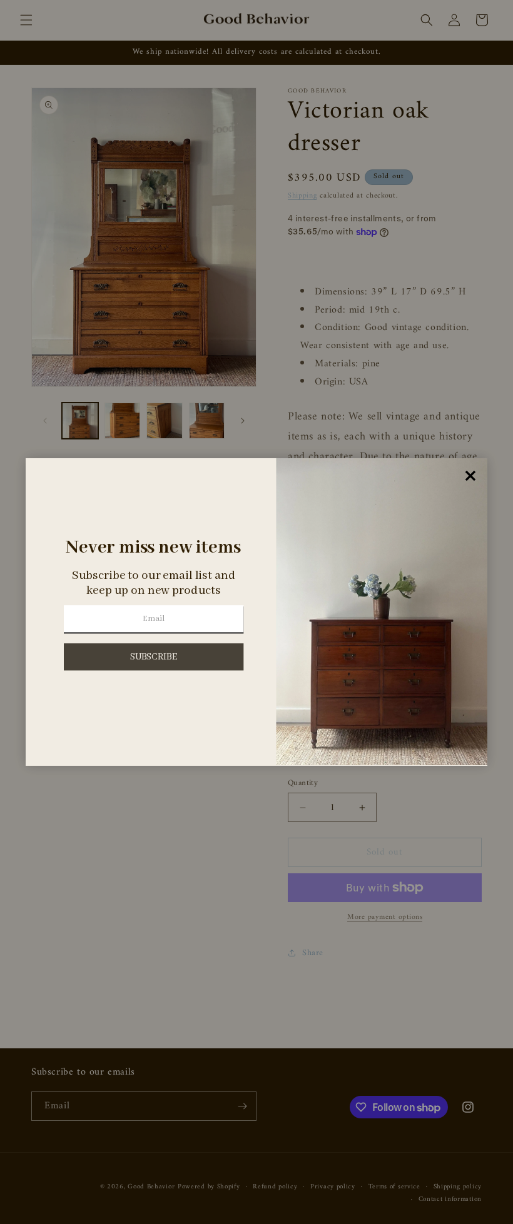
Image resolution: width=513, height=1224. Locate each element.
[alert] (256, 612)
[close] (470, 476)
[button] (153, 656)
